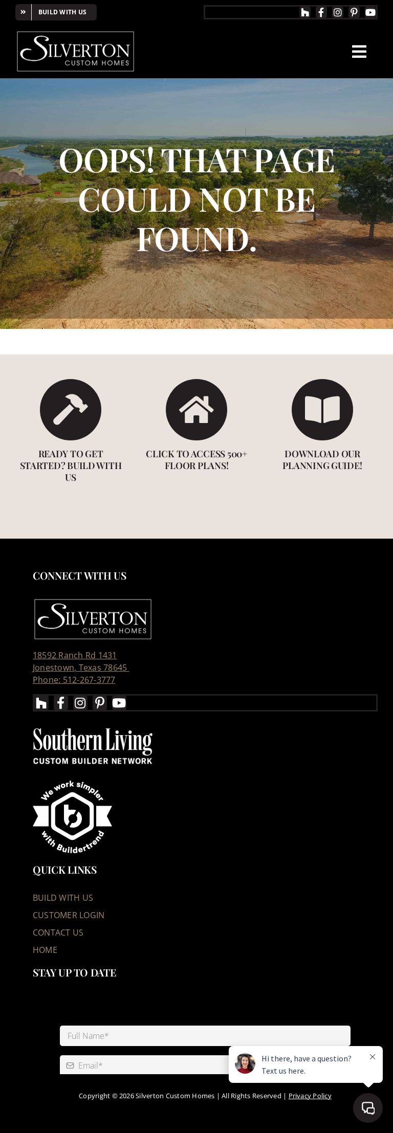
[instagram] (337, 12)
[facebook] (321, 12)
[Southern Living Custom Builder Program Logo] (93, 728)
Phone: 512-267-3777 (74, 679)
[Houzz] (305, 12)
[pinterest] (354, 12)
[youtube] (370, 12)
